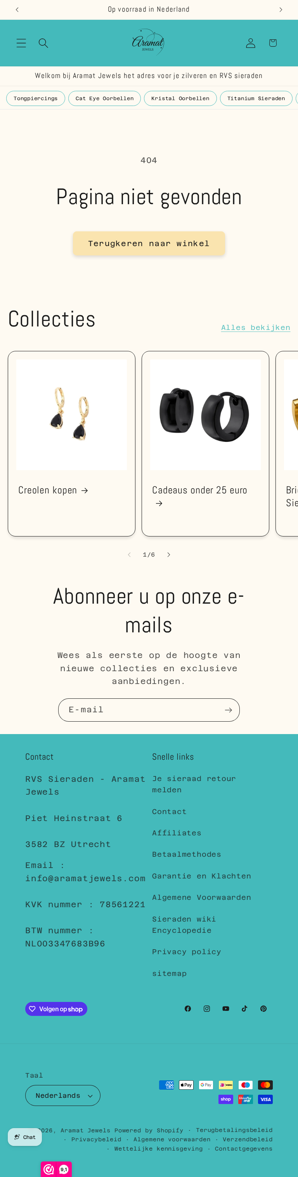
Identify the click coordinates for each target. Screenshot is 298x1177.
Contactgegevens (244, 1149)
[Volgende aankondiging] (280, 9)
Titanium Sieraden (256, 98)
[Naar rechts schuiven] (168, 554)
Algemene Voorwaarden (201, 897)
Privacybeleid (96, 1139)
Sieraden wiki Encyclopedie (184, 924)
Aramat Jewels (87, 1130)
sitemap (169, 973)
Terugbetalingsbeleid (234, 1130)
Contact (169, 811)
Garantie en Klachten (201, 876)
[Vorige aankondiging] (17, 9)
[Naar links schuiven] (129, 554)
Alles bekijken (256, 327)
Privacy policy (187, 952)
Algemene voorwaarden (171, 1139)
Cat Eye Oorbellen (104, 98)
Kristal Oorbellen (180, 98)
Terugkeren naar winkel (149, 243)
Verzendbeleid (248, 1139)
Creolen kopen (47, 490)
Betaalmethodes (187, 854)
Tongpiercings (36, 98)
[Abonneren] (228, 710)
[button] (21, 43)
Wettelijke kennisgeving (158, 1149)
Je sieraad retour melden (194, 784)
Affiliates (177, 833)
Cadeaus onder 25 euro (200, 490)
